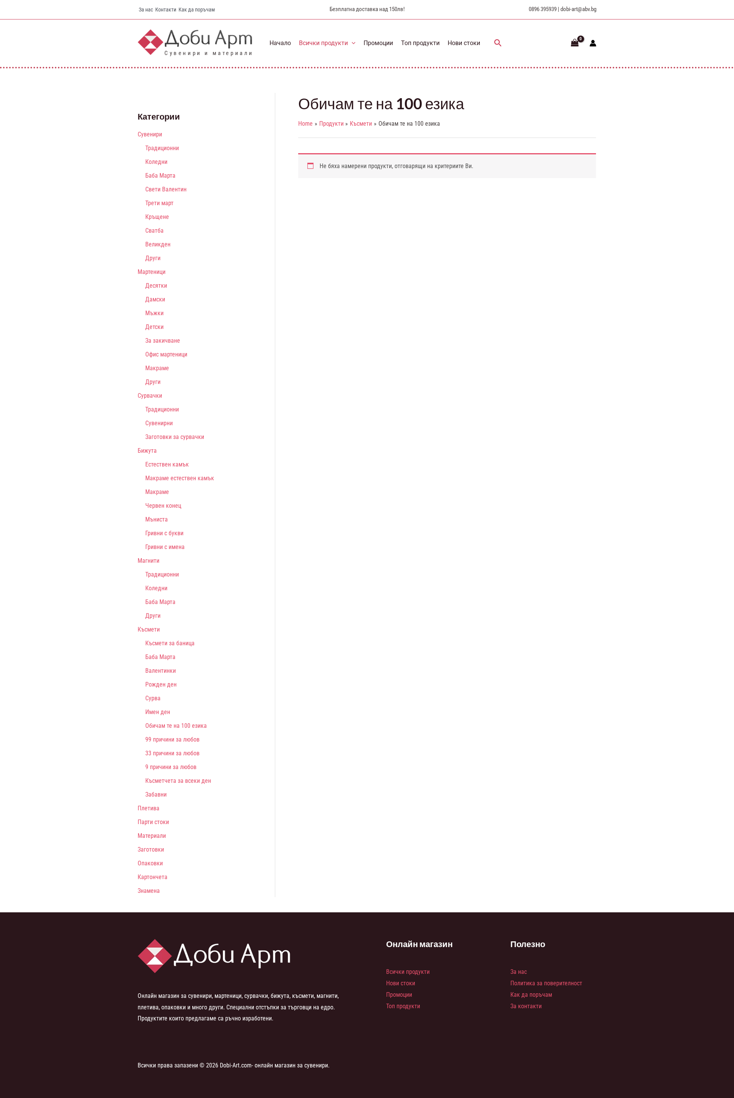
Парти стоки (153, 822)
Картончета (152, 877)
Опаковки (150, 863)
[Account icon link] (592, 43)
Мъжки (154, 313)
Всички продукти (323, 43)
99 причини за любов (172, 739)
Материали (152, 835)
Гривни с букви (164, 533)
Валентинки (160, 670)
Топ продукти (420, 43)
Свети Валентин (166, 189)
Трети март (159, 203)
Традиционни (162, 148)
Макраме (157, 368)
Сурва (153, 698)
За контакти (526, 1006)
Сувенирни (159, 423)
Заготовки (151, 849)
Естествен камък (167, 464)
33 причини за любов (172, 753)
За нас (146, 9)
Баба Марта (160, 175)
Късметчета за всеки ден (178, 780)
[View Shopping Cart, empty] (574, 43)
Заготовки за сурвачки (174, 436)
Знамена (149, 890)
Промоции (378, 43)
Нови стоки (464, 43)
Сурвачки (150, 395)
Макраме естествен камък (179, 478)
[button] (352, 43)
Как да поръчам (197, 9)
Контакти (165, 9)
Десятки (156, 285)
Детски (154, 326)
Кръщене (157, 216)
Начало (280, 43)
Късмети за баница (170, 643)
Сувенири (150, 134)
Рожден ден (161, 684)
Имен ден (157, 712)
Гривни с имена (165, 547)
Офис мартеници (166, 354)
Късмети (149, 629)
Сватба (154, 230)
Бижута (147, 450)
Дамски (155, 299)
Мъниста (156, 519)
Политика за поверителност (546, 983)
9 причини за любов (170, 767)
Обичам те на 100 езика (176, 725)
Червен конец (163, 505)
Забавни (156, 794)
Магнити (148, 560)
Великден (158, 244)
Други (153, 258)
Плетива (148, 808)
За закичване (162, 340)
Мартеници (152, 271)
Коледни (156, 161)
